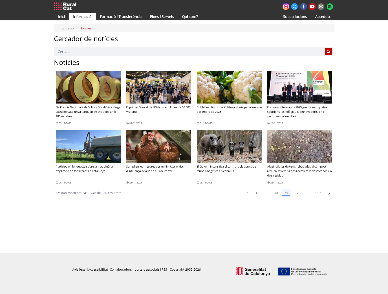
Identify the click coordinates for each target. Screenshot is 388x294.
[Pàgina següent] (329, 193)
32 (297, 193)
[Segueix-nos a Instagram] (285, 6)
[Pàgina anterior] (247, 193)
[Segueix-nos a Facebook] (303, 6)
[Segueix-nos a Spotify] (329, 6)
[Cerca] (328, 51)
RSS (164, 269)
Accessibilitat (98, 269)
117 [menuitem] (318, 193)
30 (276, 193)
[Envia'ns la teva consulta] (320, 6)
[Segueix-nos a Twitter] (294, 6)
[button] (61, 16)
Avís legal (79, 269)
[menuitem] (121, 16)
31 (286, 193)
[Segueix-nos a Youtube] (312, 6)
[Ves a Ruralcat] (66, 6)
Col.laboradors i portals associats (135, 269)
